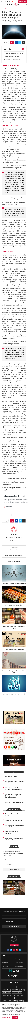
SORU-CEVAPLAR (6, 987)
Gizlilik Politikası (19, 966)
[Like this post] (12, 42)
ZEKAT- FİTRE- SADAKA (18, 995)
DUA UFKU (5, 998)
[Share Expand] (23, 42)
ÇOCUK (21, 1000)
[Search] (26, 4)
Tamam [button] (15, 1017)
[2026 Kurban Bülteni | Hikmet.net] (14, 639)
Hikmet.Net (7, 20)
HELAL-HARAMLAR (6, 992)
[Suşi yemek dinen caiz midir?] (14, 594)
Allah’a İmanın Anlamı (12, 56)
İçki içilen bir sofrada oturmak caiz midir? (14, 627)
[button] (4, 887)
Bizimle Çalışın (6, 959)
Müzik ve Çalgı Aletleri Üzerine (14, 802)
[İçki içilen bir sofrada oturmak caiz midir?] (14, 616)
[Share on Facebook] (16, 42)
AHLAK (19, 992)
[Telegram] (9, 1)
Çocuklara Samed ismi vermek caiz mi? (14, 695)
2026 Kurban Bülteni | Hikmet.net (14, 650)
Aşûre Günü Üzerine (11, 776)
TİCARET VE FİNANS (7, 995)
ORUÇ (14, 992)
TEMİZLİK (12, 998)
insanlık (20, 515)
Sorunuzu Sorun (22, 1)
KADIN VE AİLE (15, 989)
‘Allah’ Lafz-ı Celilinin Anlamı (14, 53)
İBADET (14, 987)
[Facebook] (1, 1)
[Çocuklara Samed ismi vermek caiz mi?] (14, 683)
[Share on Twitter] (19, 42)
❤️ (12, 2)
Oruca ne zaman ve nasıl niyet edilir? (14, 782)
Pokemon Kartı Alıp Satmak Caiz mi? (14, 584)
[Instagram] (5, 1)
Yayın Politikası (19, 962)
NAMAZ (22, 989)
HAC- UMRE (18, 998)
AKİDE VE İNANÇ (6, 989)
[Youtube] (7, 1)
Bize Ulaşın (18, 959)
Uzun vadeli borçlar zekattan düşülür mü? (14, 672)
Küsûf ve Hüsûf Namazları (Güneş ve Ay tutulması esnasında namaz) (13, 796)
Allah (4, 515)
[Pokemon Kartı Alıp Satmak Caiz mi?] (14, 573)
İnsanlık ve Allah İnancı (13, 60)
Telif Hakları (5, 966)
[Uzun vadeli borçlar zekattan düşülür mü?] (14, 660)
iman (9, 515)
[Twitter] (3, 1)
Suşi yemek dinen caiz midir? (14, 605)
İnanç (14, 515)
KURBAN (4, 1000)
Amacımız (5, 962)
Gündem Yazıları (13, 1000)
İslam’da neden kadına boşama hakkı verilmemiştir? (14, 788)
